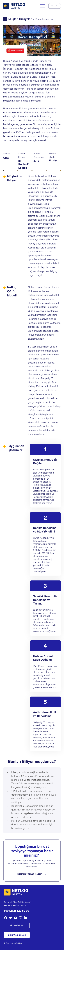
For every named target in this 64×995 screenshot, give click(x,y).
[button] (17, 935)
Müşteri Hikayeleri (20, 19)
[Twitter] (10, 918)
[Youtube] (15, 918)
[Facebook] (5, 918)
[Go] (5, 19)
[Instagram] (20, 918)
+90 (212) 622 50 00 (16, 910)
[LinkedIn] (25, 918)
